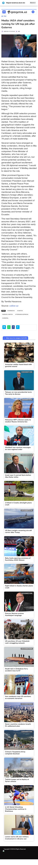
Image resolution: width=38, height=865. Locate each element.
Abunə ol (32, 2)
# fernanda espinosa (21, 314)
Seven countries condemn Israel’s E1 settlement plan (18, 725)
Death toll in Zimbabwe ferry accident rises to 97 (16, 670)
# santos (20, 310)
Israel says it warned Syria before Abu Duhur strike (18, 476)
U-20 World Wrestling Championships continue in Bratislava (15, 809)
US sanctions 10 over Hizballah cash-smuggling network (17, 642)
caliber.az (13, 306)
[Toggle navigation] (4, 11)
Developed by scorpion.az (25, 851)
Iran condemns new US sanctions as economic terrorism (18, 697)
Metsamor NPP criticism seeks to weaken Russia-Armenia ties (18, 421)
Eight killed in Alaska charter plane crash (19, 587)
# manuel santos (7, 314)
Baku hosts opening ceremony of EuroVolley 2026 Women (18, 559)
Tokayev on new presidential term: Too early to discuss (18, 393)
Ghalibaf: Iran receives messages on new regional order (18, 448)
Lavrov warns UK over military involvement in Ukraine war (16, 838)
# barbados (11, 310)
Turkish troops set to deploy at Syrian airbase (17, 780)
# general (5, 318)
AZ (2, 16)
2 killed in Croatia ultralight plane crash (18, 504)
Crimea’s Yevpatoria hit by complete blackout (15, 753)
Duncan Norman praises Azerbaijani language (14, 614)
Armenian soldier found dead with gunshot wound (18, 365)
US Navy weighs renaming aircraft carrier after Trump (18, 531)
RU (5, 16)
